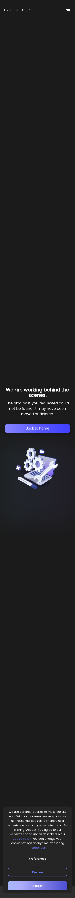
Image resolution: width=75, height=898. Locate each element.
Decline (37, 872)
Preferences (37, 858)
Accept (37, 886)
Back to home (37, 428)
